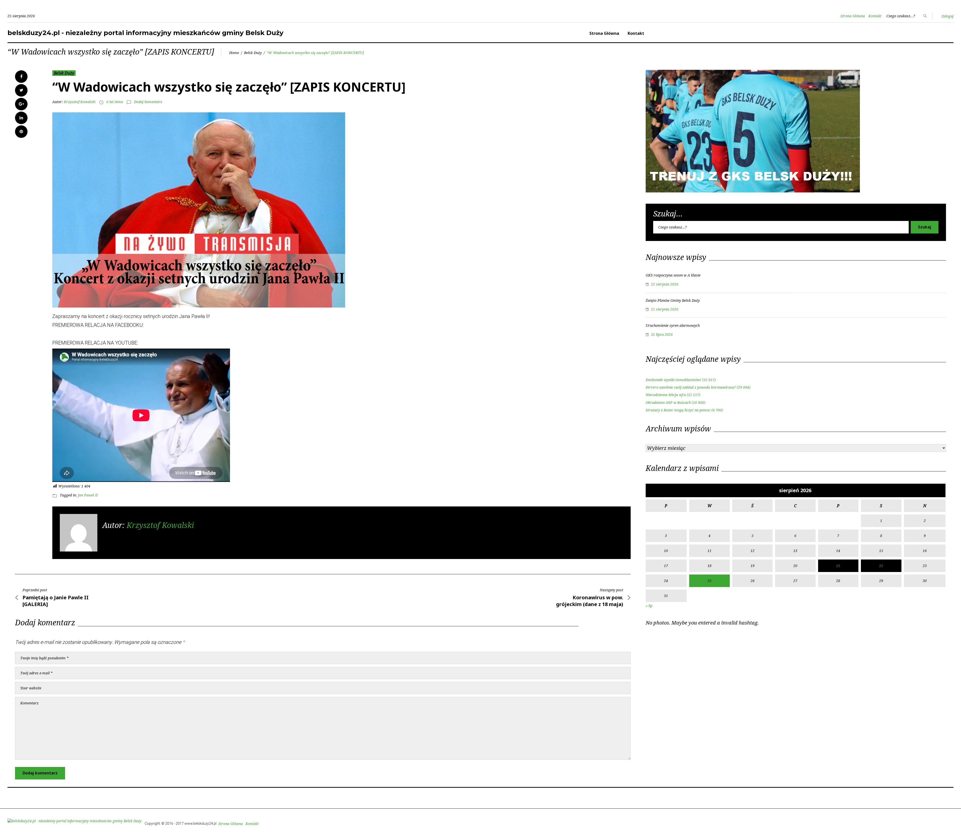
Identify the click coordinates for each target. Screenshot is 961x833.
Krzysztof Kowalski (79, 101)
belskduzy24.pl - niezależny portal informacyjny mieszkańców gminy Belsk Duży (146, 33)
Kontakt (874, 16)
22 (881, 565)
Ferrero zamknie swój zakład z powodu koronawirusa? (691, 387)
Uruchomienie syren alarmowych (673, 325)
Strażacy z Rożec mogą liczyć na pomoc (678, 410)
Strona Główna (852, 16)
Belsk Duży (253, 52)
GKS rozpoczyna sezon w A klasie (673, 275)
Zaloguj (947, 16)
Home (234, 52)
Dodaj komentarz (148, 101)
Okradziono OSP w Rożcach (668, 402)
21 (838, 565)
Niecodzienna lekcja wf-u (666, 394)
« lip (649, 605)
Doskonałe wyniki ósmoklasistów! (673, 379)
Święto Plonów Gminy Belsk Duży (673, 300)
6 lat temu (114, 101)
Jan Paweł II (88, 495)
